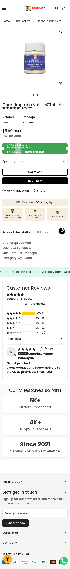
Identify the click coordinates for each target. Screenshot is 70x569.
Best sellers (23, 21)
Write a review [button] (35, 304)
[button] (64, 8)
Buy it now (35, 181)
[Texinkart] (35, 8)
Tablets (28, 122)
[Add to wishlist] (60, 32)
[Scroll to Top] (64, 552)
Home (6, 21)
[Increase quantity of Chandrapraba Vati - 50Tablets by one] (63, 161)
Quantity (8, 161)
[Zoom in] (60, 83)
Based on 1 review (19, 299)
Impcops (29, 117)
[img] (27, 349)
